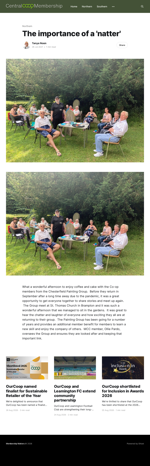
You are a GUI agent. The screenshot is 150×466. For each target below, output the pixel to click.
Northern (87, 6)
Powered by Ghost (135, 443)
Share (122, 45)
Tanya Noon (39, 43)
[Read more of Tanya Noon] (26, 45)
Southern (102, 6)
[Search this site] (142, 6)
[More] (113, 6)
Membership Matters (15, 443)
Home (74, 6)
